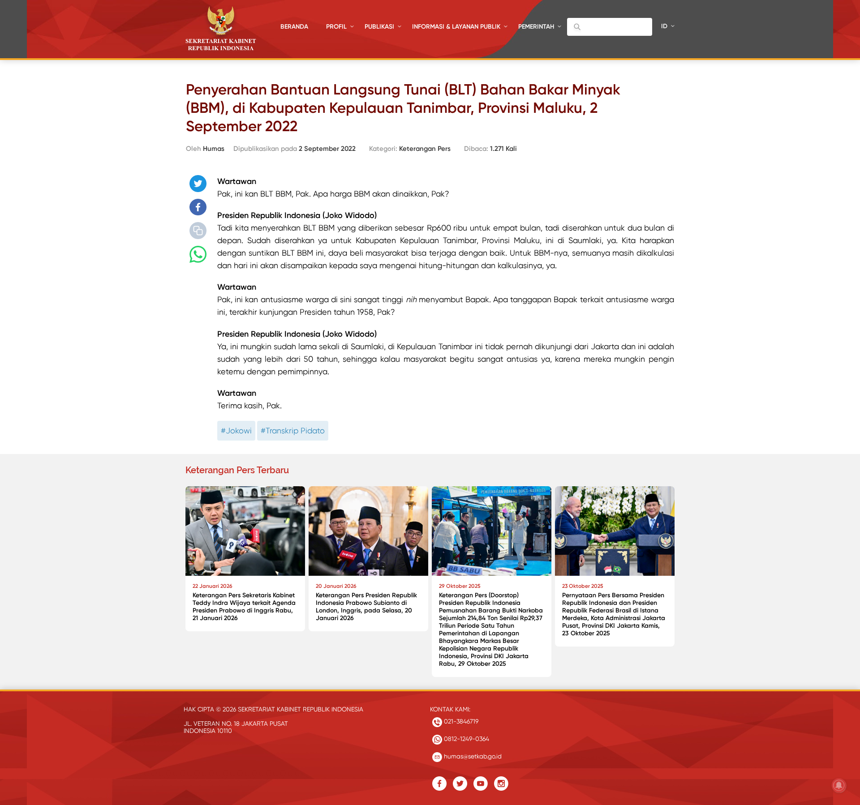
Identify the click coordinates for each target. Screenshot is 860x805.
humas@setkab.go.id (472, 756)
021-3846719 (460, 721)
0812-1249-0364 (465, 738)
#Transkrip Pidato (293, 430)
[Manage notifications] (839, 785)
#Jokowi (236, 430)
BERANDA (294, 26)
